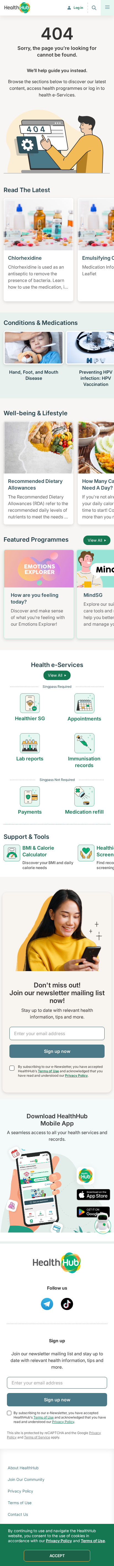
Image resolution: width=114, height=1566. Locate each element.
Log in (78, 8)
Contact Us (18, 1514)
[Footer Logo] (57, 1267)
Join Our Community (26, 1479)
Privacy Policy (76, 1075)
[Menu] (107, 8)
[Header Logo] (17, 8)
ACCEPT (57, 1555)
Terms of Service (37, 1437)
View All (95, 540)
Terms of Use (48, 1071)
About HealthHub (23, 1467)
